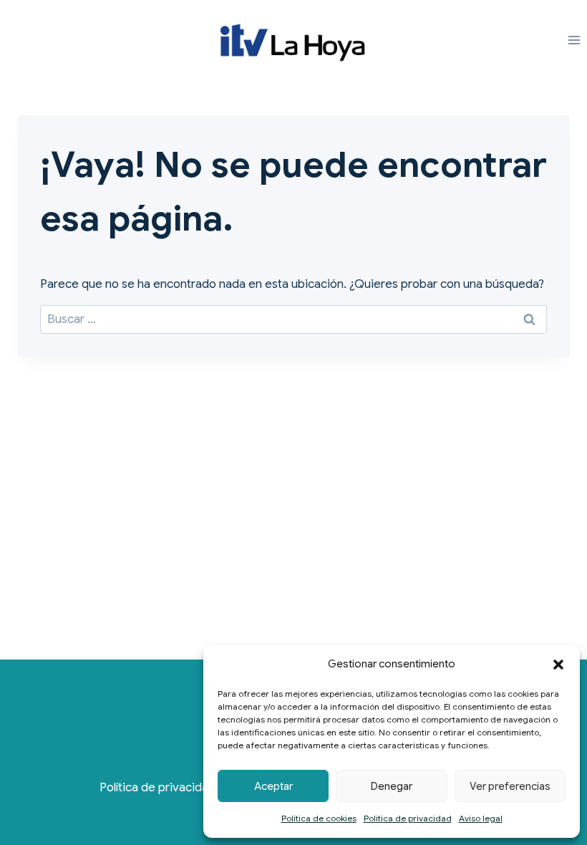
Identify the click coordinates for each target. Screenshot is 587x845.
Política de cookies (318, 818)
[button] (558, 664)
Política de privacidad (408, 818)
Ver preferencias (510, 786)
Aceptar (273, 786)
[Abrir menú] (574, 40)
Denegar (391, 786)
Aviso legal (481, 818)
